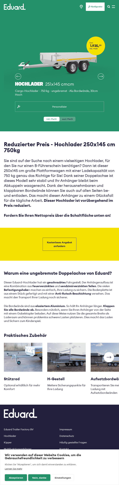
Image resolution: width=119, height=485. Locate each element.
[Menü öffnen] (108, 7)
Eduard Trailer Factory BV (18, 429)
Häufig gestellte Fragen (73, 442)
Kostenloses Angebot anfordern (59, 244)
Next (109, 357)
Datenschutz (67, 436)
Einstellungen (63, 477)
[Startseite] (15, 7)
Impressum (66, 429)
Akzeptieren (16, 477)
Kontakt (64, 449)
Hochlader (10, 436)
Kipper (8, 442)
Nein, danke (39, 477)
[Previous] (101, 76)
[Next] (18, 76)
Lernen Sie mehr (13, 468)
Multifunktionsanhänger (17, 449)
